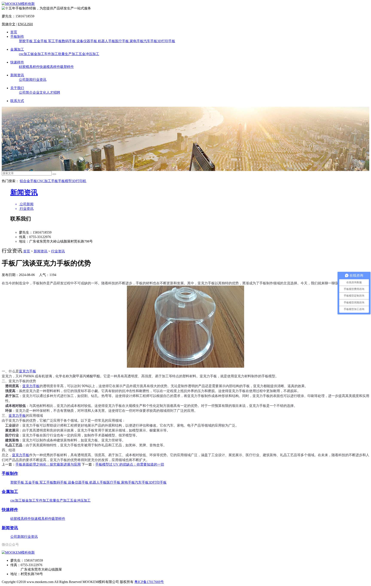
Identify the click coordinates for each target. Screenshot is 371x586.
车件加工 (51, 54)
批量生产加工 (68, 54)
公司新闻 (26, 79)
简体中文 (8, 24)
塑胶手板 (26, 41)
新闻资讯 (17, 75)
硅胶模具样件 (29, 67)
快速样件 (17, 62)
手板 (54, 181)
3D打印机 (79, 181)
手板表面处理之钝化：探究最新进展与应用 (48, 464)
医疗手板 (122, 41)
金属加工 (17, 49)
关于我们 (17, 88)
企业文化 (39, 92)
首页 (13, 32)
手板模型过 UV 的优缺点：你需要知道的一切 (129, 464)
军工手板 (55, 41)
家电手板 (136, 41)
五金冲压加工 (89, 54)
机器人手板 (106, 41)
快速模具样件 (50, 67)
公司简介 (26, 92)
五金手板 (40, 41)
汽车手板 (150, 41)
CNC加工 (44, 181)
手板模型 (65, 181)
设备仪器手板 (87, 41)
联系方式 (17, 101)
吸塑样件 (67, 67)
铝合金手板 (28, 181)
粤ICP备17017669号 (149, 582)
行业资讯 (39, 79)
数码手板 (69, 41)
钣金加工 (37, 54)
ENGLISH (25, 24)
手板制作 (17, 36)
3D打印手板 (166, 41)
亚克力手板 (27, 371)
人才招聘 (53, 92)
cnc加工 (24, 54)
